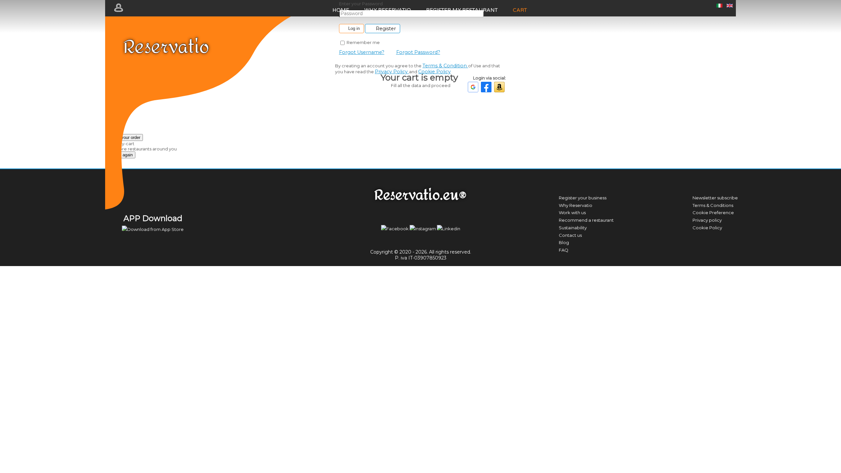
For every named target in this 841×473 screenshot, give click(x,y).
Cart (520, 10)
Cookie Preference (713, 212)
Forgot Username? (361, 52)
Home (340, 10)
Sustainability (573, 227)
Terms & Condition (445, 66)
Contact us (570, 235)
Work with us (572, 212)
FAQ (563, 250)
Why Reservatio (387, 10)
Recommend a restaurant (586, 220)
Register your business (582, 197)
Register (385, 29)
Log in (354, 28)
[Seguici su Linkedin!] (448, 228)
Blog (564, 242)
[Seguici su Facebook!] (395, 228)
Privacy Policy (392, 72)
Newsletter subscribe (715, 197)
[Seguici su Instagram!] (423, 228)
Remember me (363, 42)
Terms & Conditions (713, 205)
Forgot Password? (418, 52)
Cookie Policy (434, 72)
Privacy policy (707, 220)
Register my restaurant (462, 10)
